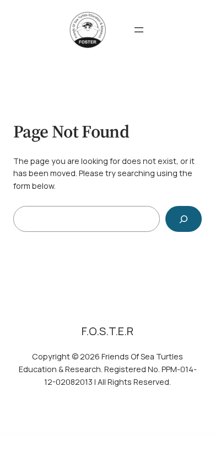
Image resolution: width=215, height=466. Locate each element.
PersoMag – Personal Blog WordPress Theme (86, 434)
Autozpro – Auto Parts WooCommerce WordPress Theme (181, 434)
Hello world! (118, 434)
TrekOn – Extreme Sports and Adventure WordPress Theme (35, 434)
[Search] (183, 219)
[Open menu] (139, 29)
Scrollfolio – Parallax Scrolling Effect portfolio (62, 434)
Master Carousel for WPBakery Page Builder (130, 434)
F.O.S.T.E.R (107, 331)
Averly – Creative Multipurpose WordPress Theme (153, 434)
